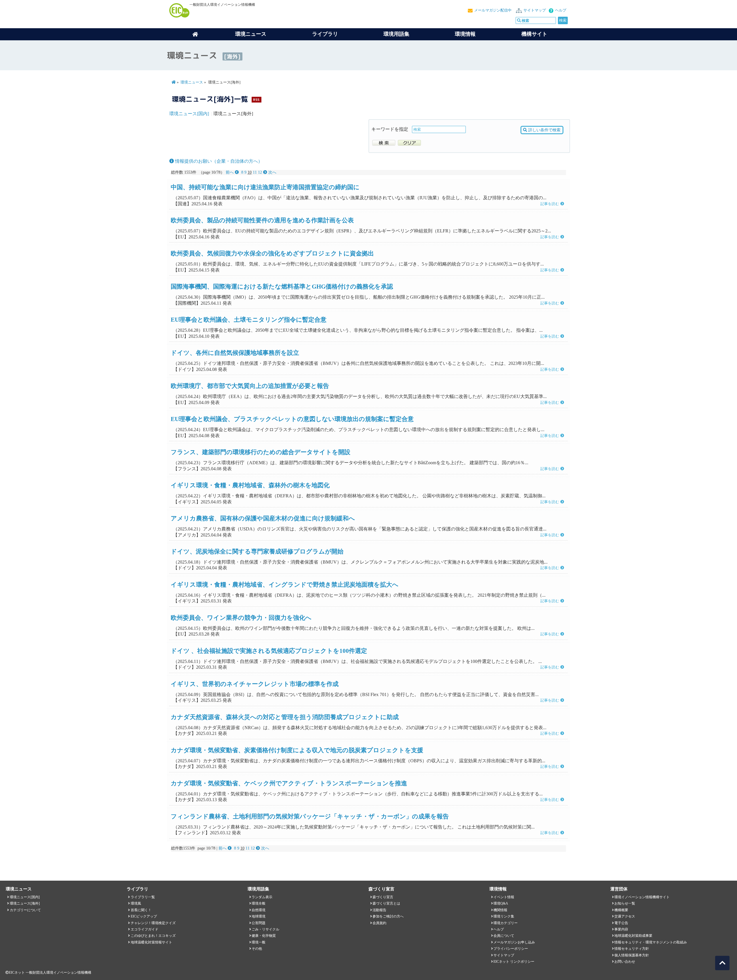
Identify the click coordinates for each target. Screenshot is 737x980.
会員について (503, 936)
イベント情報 (503, 897)
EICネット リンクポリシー (513, 962)
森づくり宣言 (383, 897)
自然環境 (258, 910)
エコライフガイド (144, 929)
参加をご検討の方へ (388, 916)
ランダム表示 (262, 897)
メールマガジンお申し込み (514, 942)
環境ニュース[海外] (25, 903)
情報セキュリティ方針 (631, 949)
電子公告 (621, 923)
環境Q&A (500, 903)
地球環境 (258, 916)
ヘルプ (560, 10)
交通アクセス (624, 916)
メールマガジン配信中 (493, 10)
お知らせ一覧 (624, 903)
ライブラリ (325, 34)
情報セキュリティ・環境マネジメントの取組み (650, 942)
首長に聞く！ (141, 910)
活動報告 (379, 910)
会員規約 (379, 923)
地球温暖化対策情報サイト (151, 942)
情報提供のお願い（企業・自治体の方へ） (218, 161)
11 (255, 172)
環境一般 (258, 942)
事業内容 (621, 929)
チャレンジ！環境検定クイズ (153, 923)
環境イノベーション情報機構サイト (642, 897)
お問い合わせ (624, 962)
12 (260, 172)
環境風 (136, 903)
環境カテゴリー (505, 923)
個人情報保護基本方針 (631, 955)
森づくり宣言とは (386, 903)
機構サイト (534, 34)
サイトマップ (534, 10)
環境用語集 (396, 34)
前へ (230, 172)
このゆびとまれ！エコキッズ (153, 936)
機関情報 (500, 910)
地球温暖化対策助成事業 (633, 936)
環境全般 (258, 903)
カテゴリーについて (25, 910)
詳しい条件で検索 (544, 130)
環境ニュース (192, 82)
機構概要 (621, 910)
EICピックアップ (144, 916)
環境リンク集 (503, 916)
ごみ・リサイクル (265, 929)
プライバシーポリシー (510, 949)
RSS (256, 99)
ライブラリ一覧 (143, 897)
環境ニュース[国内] (189, 113)
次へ (271, 172)
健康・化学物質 (264, 936)
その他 (257, 949)
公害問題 (258, 923)
